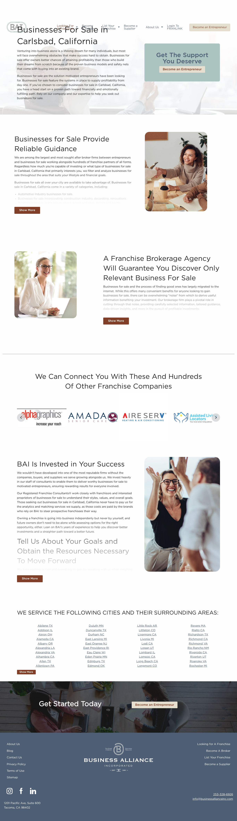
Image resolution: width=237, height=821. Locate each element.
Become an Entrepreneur (210, 27)
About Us (13, 744)
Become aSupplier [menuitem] (130, 27)
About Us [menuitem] (152, 27)
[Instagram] (10, 791)
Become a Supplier (217, 764)
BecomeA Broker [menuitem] (88, 27)
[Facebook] (21, 791)
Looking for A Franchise (213, 744)
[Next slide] (216, 417)
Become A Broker (218, 751)
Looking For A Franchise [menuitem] (65, 27)
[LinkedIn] (33, 791)
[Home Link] (16, 27)
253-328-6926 (223, 794)
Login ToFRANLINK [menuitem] (175, 27)
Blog (10, 751)
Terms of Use (15, 771)
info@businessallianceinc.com (213, 799)
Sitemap (12, 777)
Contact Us (14, 757)
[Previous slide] (21, 417)
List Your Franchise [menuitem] (109, 27)
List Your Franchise (217, 757)
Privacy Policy (16, 764)
